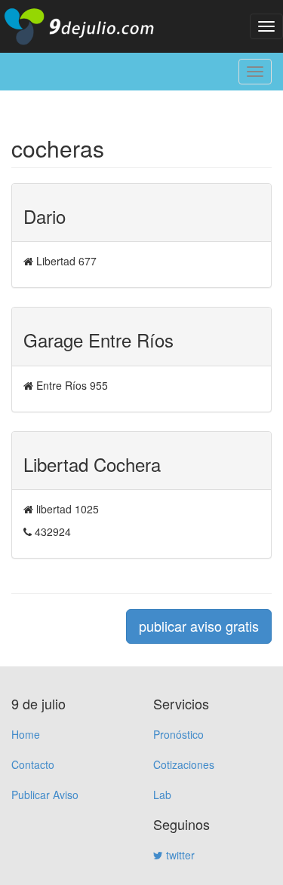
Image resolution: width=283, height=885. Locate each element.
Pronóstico (178, 734)
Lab (162, 794)
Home (25, 734)
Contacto (32, 764)
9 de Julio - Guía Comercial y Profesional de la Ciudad (90, 26)
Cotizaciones (183, 764)
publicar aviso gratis (199, 625)
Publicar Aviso (44, 794)
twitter (179, 854)
